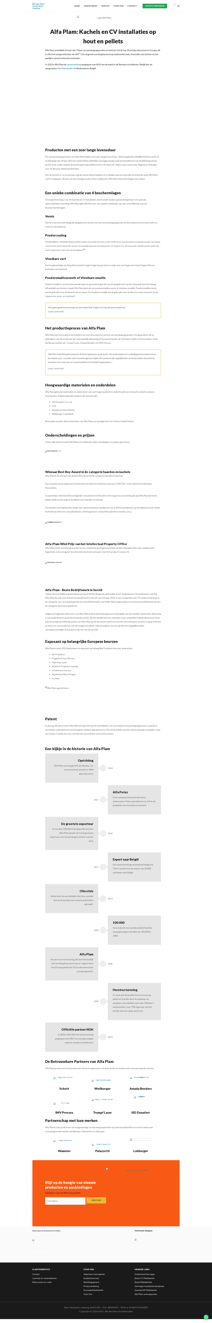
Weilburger (102, 1088)
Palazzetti (102, 1151)
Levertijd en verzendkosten (44, 1278)
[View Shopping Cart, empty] (173, 6)
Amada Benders (141, 1088)
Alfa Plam (36, 1258)
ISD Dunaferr (140, 1112)
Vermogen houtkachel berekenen (149, 1286)
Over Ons (88, 1294)
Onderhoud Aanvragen (145, 1274)
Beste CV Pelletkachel (144, 1278)
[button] (206, 1317)
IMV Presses (64, 1112)
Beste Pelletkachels (143, 1282)
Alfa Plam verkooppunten (146, 1294)
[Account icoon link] (178, 6)
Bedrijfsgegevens (91, 1282)
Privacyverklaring (91, 1286)
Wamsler (64, 1151)
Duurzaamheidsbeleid (93, 1290)
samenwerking (74, 64)
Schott (64, 1088)
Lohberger (140, 1151)
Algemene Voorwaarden (94, 1274)
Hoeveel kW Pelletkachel (146, 1290)
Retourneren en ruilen (42, 1282)
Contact (36, 1274)
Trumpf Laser (102, 1112)
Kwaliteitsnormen (91, 1278)
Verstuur (96, 1200)
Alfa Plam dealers (65, 68)
